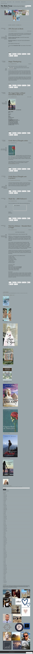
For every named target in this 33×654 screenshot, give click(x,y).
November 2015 (5, 569)
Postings (19, 180)
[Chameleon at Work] (7, 636)
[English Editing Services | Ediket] (18, 601)
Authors (2, 186)
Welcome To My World (4, 3)
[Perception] (19, 627)
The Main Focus (6, 6)
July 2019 (5, 520)
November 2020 (5, 508)
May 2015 (5, 577)
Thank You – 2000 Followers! (17, 199)
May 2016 (5, 561)
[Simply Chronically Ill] (16, 636)
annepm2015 (12, 180)
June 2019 (5, 521)
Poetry (2, 187)
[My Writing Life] (26, 645)
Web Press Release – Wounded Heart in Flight (19, 226)
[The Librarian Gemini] (17, 645)
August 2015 (5, 573)
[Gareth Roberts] (7, 627)
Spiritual (6, 188)
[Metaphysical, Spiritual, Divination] (7, 593)
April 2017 (5, 549)
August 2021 (5, 500)
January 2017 (5, 553)
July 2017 (5, 545)
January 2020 (5, 517)
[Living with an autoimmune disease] (7, 602)
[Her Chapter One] (17, 618)
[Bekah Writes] (16, 609)
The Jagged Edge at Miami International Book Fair (16, 93)
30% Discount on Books (15, 29)
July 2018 (5, 532)
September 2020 (5, 509)
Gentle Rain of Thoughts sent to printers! (17, 177)
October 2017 (5, 541)
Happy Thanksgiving (14, 61)
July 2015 (5, 574)
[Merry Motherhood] (26, 602)
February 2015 (5, 581)
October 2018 (5, 529)
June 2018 (5, 533)
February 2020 (5, 516)
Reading (6, 237)
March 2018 (5, 537)
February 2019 (5, 525)
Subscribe (5, 489)
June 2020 (5, 512)
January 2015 (5, 582)
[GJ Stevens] (26, 636)
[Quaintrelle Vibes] (16, 593)
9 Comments (30, 180)
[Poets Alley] (7, 645)
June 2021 (5, 501)
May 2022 (5, 493)
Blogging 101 (16, 180)
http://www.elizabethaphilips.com (12, 163)
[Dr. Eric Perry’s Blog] (7, 618)
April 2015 (5, 578)
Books (4, 186)
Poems (6, 186)
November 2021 (5, 496)
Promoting (4, 187)
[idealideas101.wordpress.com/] (27, 626)
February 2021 (5, 505)
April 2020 (5, 513)
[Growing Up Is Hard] (26, 593)
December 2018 (5, 528)
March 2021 (5, 504)
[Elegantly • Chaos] (26, 611)
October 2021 (5, 497)
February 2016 (5, 565)
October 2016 (5, 557)
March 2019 (5, 524)
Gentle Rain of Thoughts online (18, 140)
